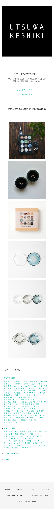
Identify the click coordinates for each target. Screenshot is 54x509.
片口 (31, 434)
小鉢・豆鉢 (8, 434)
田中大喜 (44, 386)
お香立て (42, 445)
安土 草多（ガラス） (38, 415)
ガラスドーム (9, 445)
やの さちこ (26, 406)
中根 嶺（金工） (31, 395)
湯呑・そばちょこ (10, 436)
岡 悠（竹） (43, 402)
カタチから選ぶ (9, 428)
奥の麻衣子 (31, 418)
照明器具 (15, 447)
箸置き (29, 441)
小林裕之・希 (9, 411)
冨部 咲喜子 (8, 418)
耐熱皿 (27, 443)
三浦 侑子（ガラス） (28, 402)
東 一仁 (16, 406)
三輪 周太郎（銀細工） (29, 399)
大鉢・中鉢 (43, 432)
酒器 (21, 436)
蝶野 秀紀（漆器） (11, 402)
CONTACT (45, 489)
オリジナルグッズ (10, 422)
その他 (6, 447)
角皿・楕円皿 (20, 432)
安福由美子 (42, 418)
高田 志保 (7, 388)
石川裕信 (7, 384)
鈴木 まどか (22, 409)
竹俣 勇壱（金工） (11, 415)
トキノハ (7, 390)
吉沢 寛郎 (27, 413)
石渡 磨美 (17, 384)
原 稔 (25, 381)
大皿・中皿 (8, 432)
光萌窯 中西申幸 (20, 388)
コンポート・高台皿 (33, 436)
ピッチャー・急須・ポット (14, 441)
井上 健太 (7, 381)
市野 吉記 (37, 406)
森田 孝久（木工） (11, 420)
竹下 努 (33, 409)
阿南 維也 (7, 413)
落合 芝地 (33, 381)
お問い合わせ (27, 95)
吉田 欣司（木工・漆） (29, 420)
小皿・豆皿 (32, 432)
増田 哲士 (18, 395)
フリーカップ (26, 447)
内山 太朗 (30, 411)
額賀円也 (17, 393)
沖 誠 (40, 384)
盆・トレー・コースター (13, 443)
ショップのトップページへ (27, 90)
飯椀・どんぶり (21, 434)
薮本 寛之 (37, 413)
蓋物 (18, 445)
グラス (35, 443)
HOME (7, 489)
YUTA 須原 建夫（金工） (31, 404)
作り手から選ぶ (9, 378)
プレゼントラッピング (12, 453)
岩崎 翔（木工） (10, 397)
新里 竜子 (24, 415)
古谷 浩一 (42, 390)
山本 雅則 (41, 393)
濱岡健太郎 (20, 418)
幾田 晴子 (43, 381)
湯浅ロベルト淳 (9, 409)
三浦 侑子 (7, 393)
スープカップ (28, 438)
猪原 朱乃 (17, 413)
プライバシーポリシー (14, 495)
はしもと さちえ (19, 390)
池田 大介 (20, 411)
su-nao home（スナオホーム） (26, 386)
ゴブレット (32, 445)
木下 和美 (7, 406)
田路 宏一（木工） (11, 399)
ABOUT (20, 489)
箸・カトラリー (40, 441)
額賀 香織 (40, 411)
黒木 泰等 (7, 386)
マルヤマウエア (29, 393)
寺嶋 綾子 (42, 388)
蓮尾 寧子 (32, 390)
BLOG (32, 489)
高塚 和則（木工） (26, 397)
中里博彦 (17, 381)
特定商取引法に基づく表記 (38, 495)
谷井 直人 (32, 388)
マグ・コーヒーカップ (12, 438)
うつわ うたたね (30, 384)
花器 (42, 443)
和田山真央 (8, 395)
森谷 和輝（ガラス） (11, 404)
